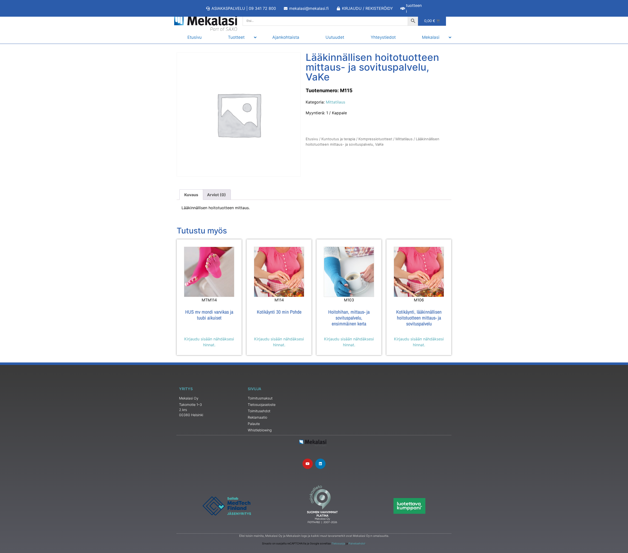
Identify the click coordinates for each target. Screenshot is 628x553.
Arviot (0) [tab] (216, 194)
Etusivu (312, 139)
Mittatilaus (335, 102)
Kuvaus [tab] (191, 194)
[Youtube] (307, 464)
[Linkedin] (320, 464)
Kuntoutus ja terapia (338, 139)
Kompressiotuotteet (375, 139)
